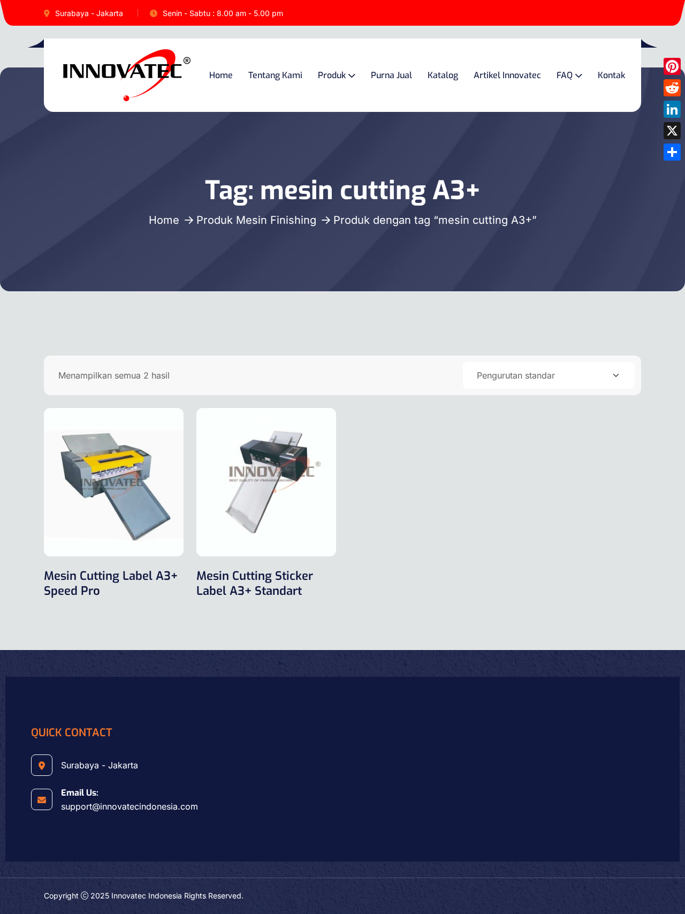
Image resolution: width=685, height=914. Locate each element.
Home (221, 75)
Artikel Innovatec (507, 75)
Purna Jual (391, 75)
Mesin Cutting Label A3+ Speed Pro (111, 583)
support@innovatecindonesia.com (129, 806)
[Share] (672, 152)
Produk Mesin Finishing (256, 220)
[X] (672, 130)
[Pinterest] (672, 66)
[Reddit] (672, 88)
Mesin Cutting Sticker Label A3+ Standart (254, 583)
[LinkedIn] (672, 109)
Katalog (443, 75)
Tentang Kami (275, 75)
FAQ (565, 75)
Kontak (611, 75)
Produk (332, 75)
